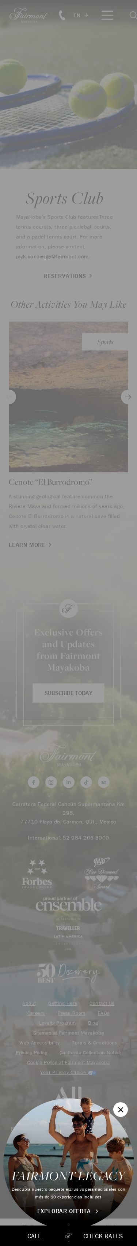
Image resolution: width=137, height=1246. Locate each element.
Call (34, 1236)
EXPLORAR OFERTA (65, 1211)
